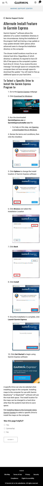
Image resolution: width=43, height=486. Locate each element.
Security (36, 474)
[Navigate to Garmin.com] (21, 3)
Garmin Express (23, 92)
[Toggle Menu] (1, 2)
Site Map (7, 474)
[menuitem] (6, 3)
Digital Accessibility (28, 478)
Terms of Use (17, 474)
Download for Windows (23, 96)
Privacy (27, 474)
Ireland (21, 470)
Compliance (14, 478)
